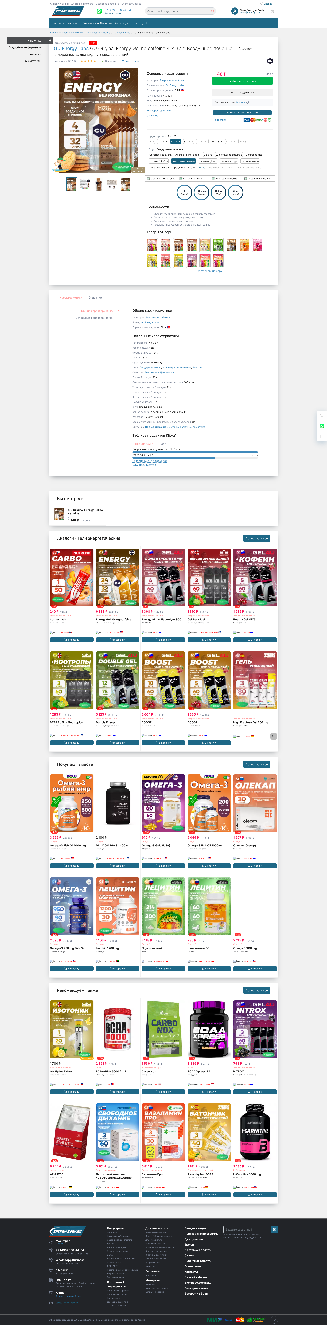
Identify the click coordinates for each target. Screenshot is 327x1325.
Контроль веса (57, 1170)
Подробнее (219, 119)
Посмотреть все (257, 538)
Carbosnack (58, 619)
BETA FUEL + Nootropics (66, 722)
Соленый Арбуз (158, 161)
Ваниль (208, 154)
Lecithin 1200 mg (107, 948)
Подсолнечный (152, 948)
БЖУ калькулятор (144, 465)
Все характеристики (159, 110)
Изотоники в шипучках (61, 1067)
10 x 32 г (244, 141)
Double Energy (106, 722)
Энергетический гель (71, 43)
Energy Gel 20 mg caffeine (113, 619)
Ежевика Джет (208, 161)
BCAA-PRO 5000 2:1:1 (111, 1071)
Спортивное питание (65, 23)
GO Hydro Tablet (61, 1071)
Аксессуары (123, 23)
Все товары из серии (210, 271)
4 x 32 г (175, 141)
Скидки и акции (59, 3)
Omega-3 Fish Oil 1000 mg (68, 845)
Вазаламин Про (152, 1174)
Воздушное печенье (183, 161)
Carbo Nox (149, 1071)
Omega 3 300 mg (245, 948)
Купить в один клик (242, 92)
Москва (268, 3)
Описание (152, 115)
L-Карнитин (239, 1170)
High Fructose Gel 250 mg (250, 722)
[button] (117, 10)
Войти (243, 12)
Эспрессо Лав (254, 154)
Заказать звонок (112, 13)
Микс (202, 167)
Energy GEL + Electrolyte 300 (161, 619)
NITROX (238, 1071)
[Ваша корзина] (272, 11)
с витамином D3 (199, 948)
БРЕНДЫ (141, 23)
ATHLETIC (57, 1174)
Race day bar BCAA (200, 1174)
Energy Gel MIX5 (244, 619)
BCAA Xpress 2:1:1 (200, 1071)
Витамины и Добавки (97, 23)
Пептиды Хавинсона (106, 1170)
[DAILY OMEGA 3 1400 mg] (117, 803)
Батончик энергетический (200, 1170)
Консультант (131, 61)
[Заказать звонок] (322, 436)
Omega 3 (54, 841)
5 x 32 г (230, 141)
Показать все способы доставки (242, 112)
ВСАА (99, 1067)
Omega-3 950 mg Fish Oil (67, 948)
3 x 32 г (162, 141)
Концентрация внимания (177, 367)
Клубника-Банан (159, 167)
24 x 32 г (217, 141)
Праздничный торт (184, 167)
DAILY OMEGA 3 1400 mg (113, 845)
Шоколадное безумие (229, 154)
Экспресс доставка (107, 3)
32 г (151, 141)
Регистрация (253, 12)
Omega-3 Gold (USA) (156, 845)
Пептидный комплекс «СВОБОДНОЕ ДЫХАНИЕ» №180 (114, 1178)
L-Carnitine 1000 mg (247, 1174)
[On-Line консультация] (322, 426)
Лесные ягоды (229, 161)
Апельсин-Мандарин (187, 154)
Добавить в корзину (244, 80)
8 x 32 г (188, 141)
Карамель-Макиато (249, 167)
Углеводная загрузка (152, 1067)
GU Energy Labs (71, 48)
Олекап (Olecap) (244, 845)
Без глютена (152, 372)
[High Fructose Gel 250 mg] (255, 680)
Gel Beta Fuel (196, 619)
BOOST (147, 722)
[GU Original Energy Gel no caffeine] (59, 514)
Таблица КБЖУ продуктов (149, 460)
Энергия (197, 367)
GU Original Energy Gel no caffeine (175, 426)
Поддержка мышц (150, 367)
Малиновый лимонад (221, 167)
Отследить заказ (131, 3)
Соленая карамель (160, 154)
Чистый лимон (250, 161)
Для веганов (167, 372)
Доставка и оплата (82, 3)
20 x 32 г (202, 141)
